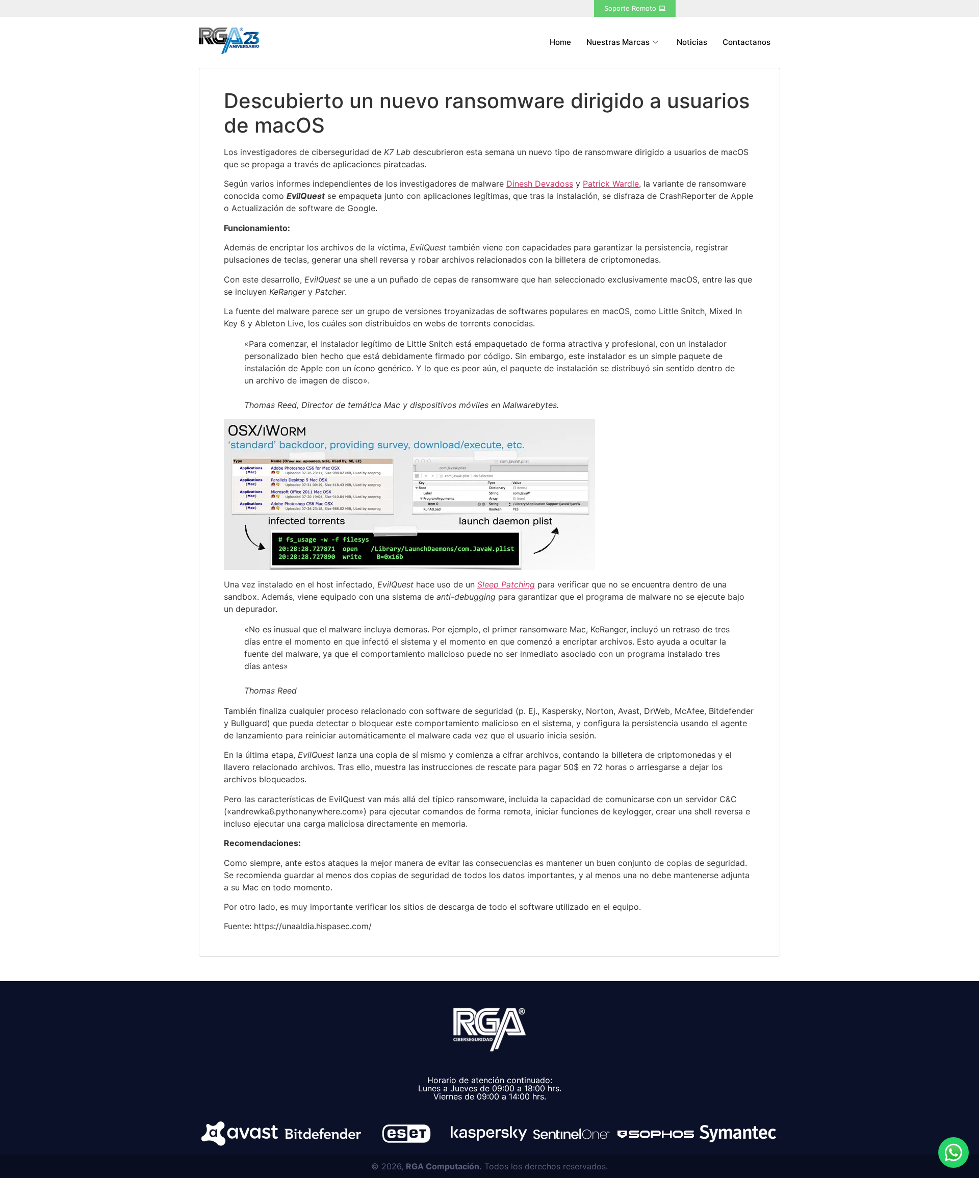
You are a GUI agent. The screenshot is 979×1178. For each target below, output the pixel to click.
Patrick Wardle (611, 183)
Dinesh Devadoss (539, 183)
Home (560, 42)
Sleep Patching (506, 584)
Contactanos (746, 42)
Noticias (692, 42)
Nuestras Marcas (618, 42)
